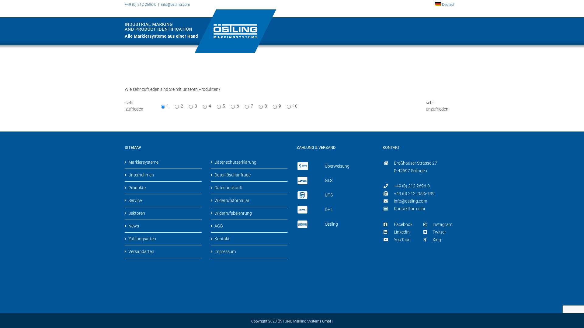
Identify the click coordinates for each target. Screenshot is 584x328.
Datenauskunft (228, 187)
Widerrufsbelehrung (233, 213)
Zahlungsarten (142, 238)
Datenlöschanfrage (232, 175)
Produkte (137, 187)
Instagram (442, 224)
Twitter (439, 232)
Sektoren (136, 213)
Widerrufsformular (231, 200)
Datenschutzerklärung (235, 162)
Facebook (403, 224)
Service (135, 200)
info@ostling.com (175, 4)
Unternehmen (141, 175)
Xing (437, 239)
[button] (448, 73)
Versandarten (141, 251)
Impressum (225, 251)
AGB (218, 226)
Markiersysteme (143, 162)
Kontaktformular (410, 208)
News (133, 226)
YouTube (402, 239)
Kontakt (222, 238)
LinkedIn (402, 232)
